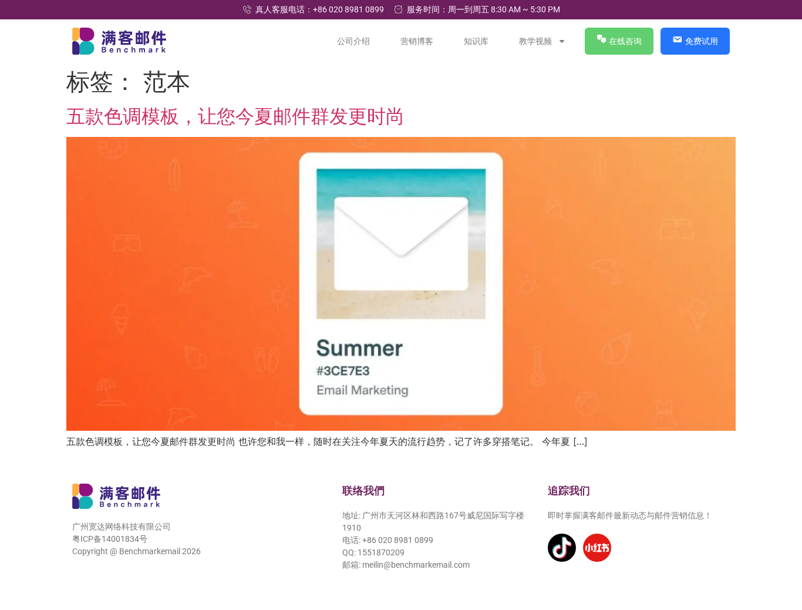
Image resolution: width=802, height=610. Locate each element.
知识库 (476, 41)
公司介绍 (354, 41)
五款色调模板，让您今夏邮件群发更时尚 (235, 116)
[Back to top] (777, 547)
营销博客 (417, 41)
